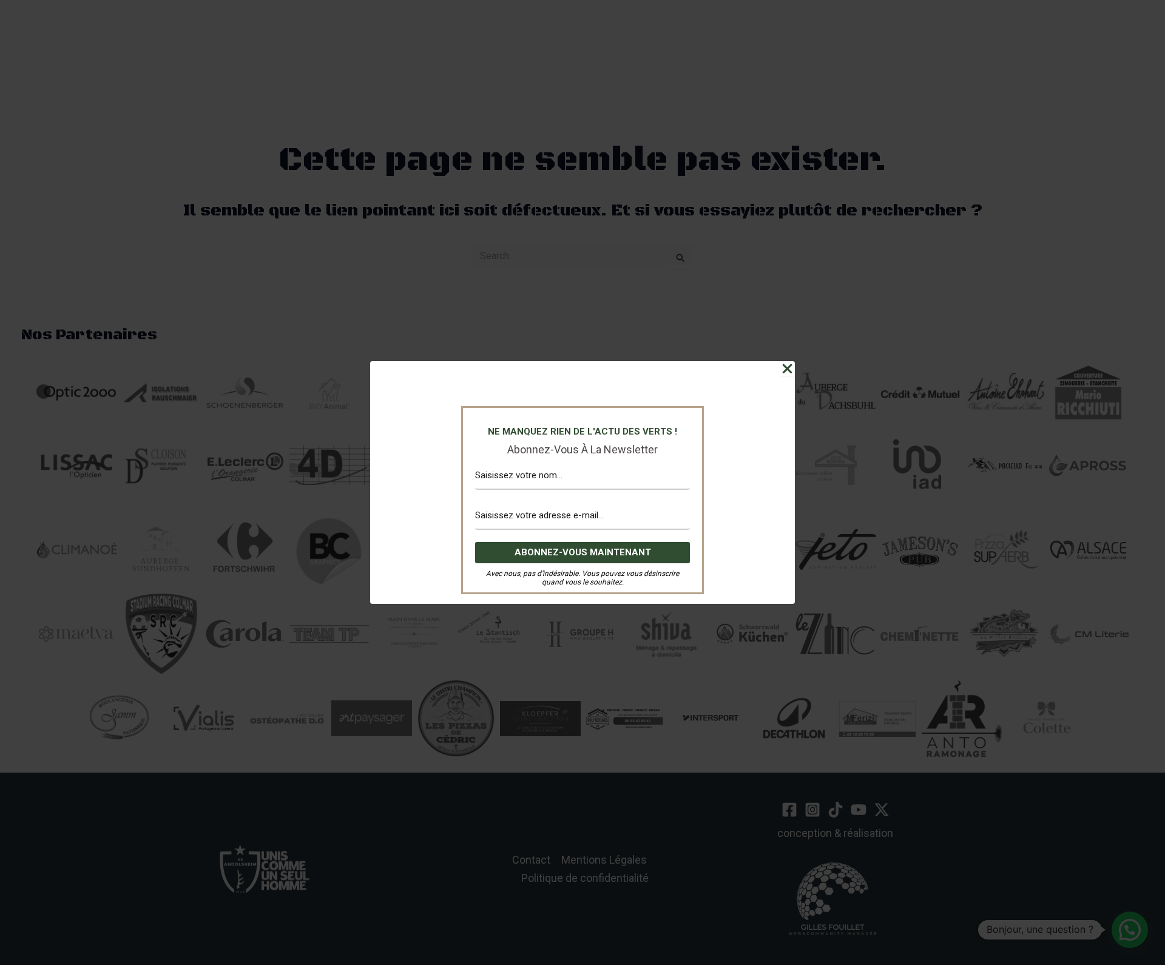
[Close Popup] (787, 368)
